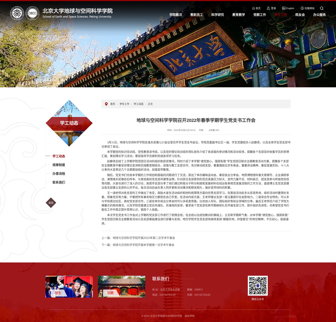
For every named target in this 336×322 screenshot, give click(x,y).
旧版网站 (309, 8)
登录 (273, 8)
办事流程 (58, 173)
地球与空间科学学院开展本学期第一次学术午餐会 (138, 244)
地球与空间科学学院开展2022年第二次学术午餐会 (138, 237)
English (290, 8)
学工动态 (58, 156)
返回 (50, 202)
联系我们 (58, 182)
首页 (258, 8)
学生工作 (124, 104)
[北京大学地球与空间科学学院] (62, 13)
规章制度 (58, 165)
